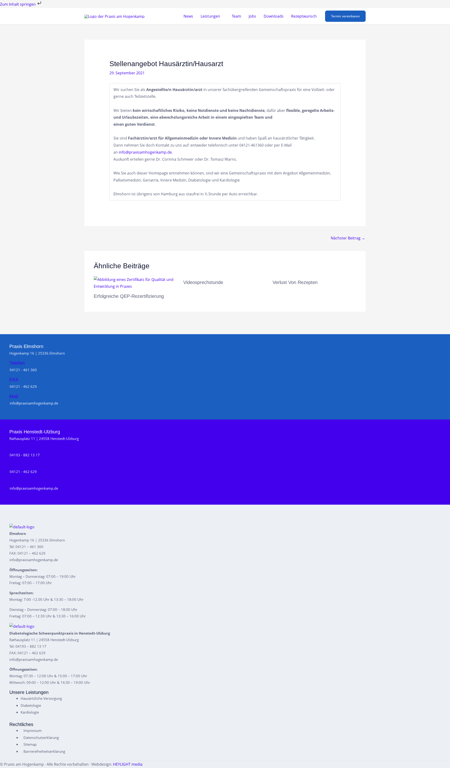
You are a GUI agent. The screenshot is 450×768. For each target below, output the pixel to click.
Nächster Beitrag (348, 238)
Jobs (252, 16)
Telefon (17, 363)
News (188, 16)
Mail (14, 396)
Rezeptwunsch (304, 16)
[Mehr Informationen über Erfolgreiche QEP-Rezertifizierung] (135, 282)
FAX (14, 379)
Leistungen (210, 16)
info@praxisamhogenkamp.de (145, 152)
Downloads (274, 16)
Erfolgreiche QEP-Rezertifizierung (129, 296)
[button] (345, 16)
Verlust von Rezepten (295, 282)
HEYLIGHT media (127, 764)
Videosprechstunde (203, 282)
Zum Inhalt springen (18, 4)
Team (236, 16)
